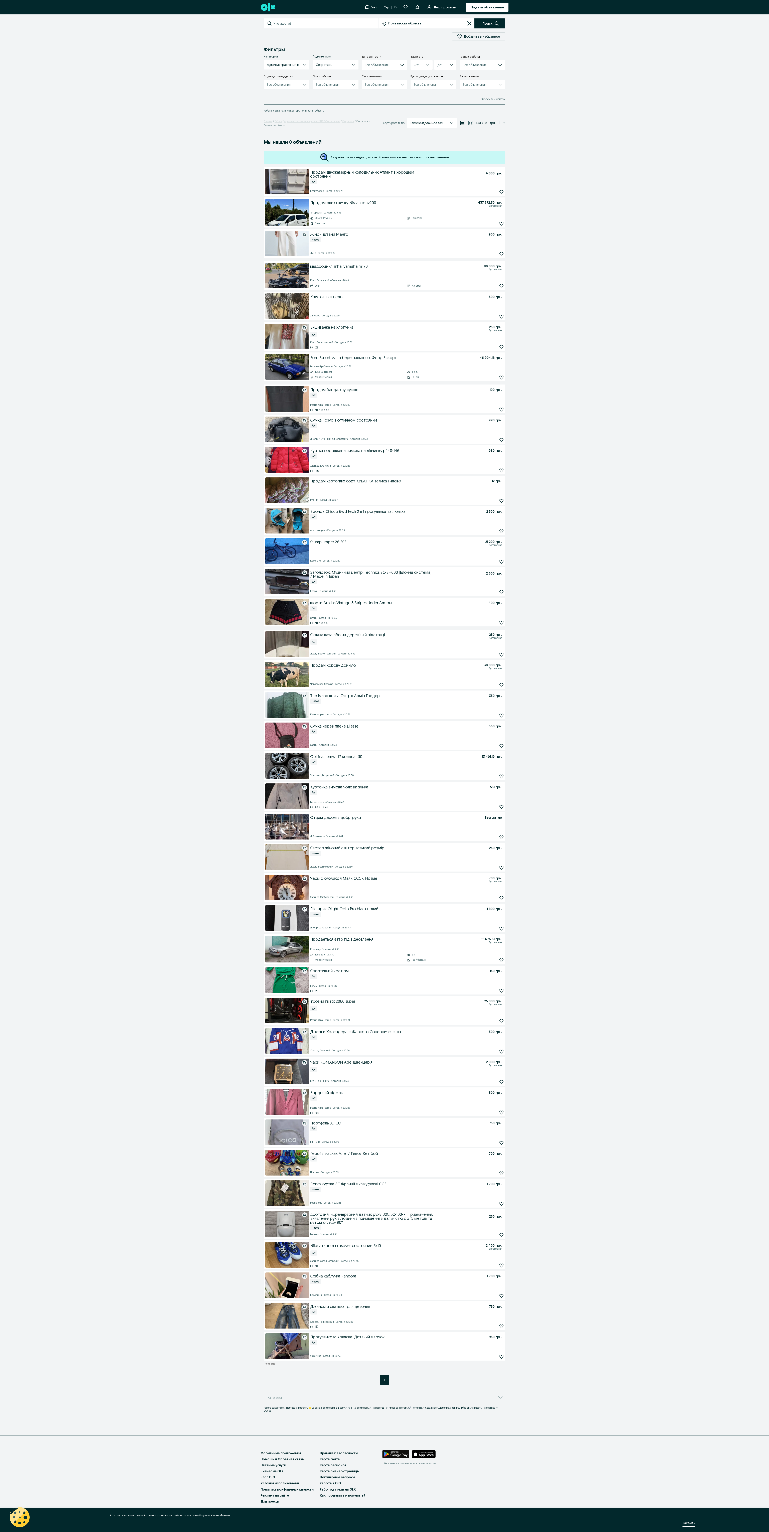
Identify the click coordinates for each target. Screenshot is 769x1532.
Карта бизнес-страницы (339, 1471)
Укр (386, 7)
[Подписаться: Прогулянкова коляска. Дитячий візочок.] (501, 1356)
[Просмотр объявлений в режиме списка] (462, 123)
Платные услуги (273, 1465)
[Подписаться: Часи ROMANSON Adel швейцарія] (501, 1082)
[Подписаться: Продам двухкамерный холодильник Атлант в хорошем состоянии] (501, 192)
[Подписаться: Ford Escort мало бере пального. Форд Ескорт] (501, 377)
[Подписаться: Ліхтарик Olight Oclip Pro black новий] (501, 928)
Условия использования (280, 1483)
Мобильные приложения (281, 1453)
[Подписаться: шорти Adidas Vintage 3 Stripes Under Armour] (501, 622)
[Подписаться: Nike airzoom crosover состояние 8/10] (501, 1265)
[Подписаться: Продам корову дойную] (501, 685)
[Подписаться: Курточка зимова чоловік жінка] (501, 806)
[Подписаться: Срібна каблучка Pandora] (501, 1295)
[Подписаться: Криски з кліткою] (501, 316)
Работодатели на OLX (338, 1489)
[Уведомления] (417, 7)
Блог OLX (268, 1477)
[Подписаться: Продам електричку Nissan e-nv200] (501, 223)
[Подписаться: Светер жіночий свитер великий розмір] (501, 867)
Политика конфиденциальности (287, 1489)
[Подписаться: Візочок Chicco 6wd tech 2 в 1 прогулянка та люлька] (501, 531)
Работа (278, 121)
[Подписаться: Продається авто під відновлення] (501, 960)
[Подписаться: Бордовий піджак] (501, 1112)
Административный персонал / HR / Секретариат (312, 121)
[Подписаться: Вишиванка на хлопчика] (501, 347)
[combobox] (326, 23)
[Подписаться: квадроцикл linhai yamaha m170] (501, 286)
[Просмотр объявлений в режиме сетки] (470, 123)
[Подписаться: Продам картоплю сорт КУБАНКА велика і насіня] (501, 500)
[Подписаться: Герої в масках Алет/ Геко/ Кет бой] (501, 1173)
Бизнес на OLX (272, 1471)
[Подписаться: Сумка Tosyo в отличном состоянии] (501, 440)
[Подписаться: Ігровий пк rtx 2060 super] (501, 1021)
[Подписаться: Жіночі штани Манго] (501, 254)
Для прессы (270, 1501)
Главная (268, 121)
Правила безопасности (339, 1453)
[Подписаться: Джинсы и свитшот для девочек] (501, 1326)
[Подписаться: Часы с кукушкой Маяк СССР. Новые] (501, 898)
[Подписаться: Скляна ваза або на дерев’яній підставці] (501, 654)
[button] (286, 64)
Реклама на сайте (275, 1495)
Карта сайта (330, 1459)
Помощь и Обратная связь (282, 1459)
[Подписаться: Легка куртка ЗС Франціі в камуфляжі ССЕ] (501, 1203)
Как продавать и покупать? (342, 1495)
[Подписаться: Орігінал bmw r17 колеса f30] (501, 776)
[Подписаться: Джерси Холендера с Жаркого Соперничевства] (501, 1051)
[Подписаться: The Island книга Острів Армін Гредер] (501, 715)
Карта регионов (333, 1465)
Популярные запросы (337, 1477)
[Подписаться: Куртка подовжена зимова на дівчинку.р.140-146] (501, 470)
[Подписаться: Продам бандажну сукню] (501, 409)
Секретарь (348, 121)
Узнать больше (220, 1515)
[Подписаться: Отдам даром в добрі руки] (501, 837)
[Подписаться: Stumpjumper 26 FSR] (501, 561)
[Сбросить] (469, 23)
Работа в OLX (330, 1483)
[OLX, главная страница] (268, 7)
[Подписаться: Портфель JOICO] (501, 1142)
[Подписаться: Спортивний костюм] (501, 990)
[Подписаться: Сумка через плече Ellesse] (501, 746)
